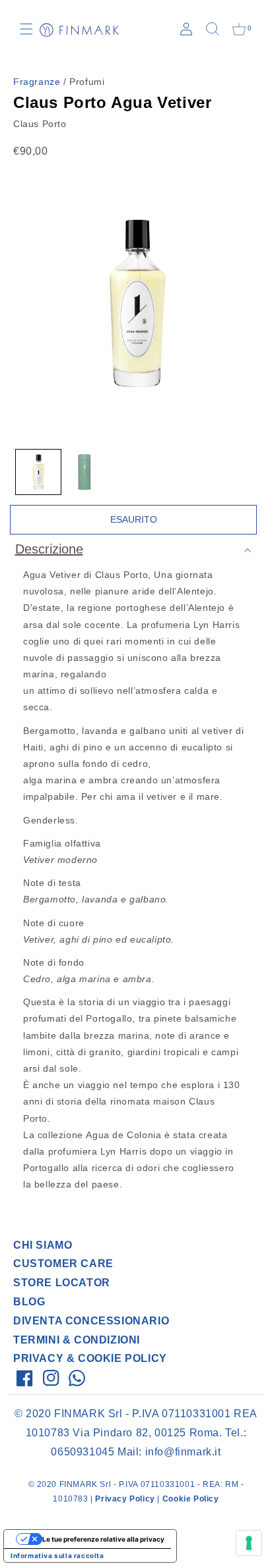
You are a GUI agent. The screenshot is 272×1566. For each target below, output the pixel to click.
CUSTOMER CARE (63, 1263)
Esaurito (133, 519)
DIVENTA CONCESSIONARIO (91, 1320)
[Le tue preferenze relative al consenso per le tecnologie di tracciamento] (248, 1542)
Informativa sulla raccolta (57, 1555)
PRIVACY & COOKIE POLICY (90, 1358)
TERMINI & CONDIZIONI (76, 1339)
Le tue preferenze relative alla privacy (103, 1539)
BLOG (29, 1301)
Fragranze (36, 81)
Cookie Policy (190, 1498)
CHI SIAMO (42, 1245)
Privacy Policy (124, 1498)
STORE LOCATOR (61, 1282)
